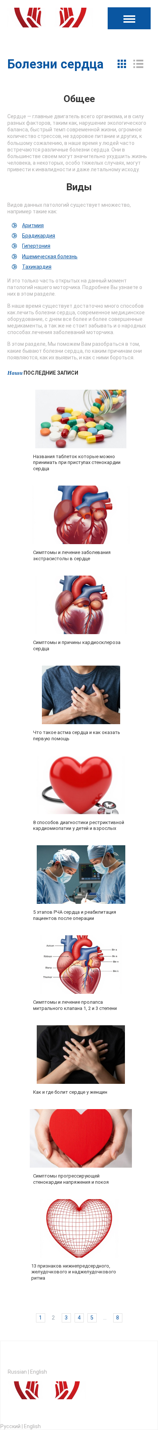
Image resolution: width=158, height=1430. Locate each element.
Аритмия (33, 225)
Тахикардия (36, 267)
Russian (17, 1372)
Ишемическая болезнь (50, 256)
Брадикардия (38, 236)
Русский (10, 1426)
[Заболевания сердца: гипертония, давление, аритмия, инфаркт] (50, 20)
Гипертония (36, 246)
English (38, 1372)
